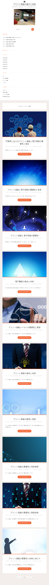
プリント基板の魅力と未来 (24, 4)
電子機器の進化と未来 (24, 281)
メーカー (4, 82)
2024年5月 (5, 64)
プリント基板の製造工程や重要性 (9, 41)
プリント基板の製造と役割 (24, 419)
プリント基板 (5, 80)
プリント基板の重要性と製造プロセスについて (12, 37)
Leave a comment (38, 146)
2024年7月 (5, 60)
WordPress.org (6, 96)
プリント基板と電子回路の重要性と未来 (24, 190)
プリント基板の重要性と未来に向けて (24, 558)
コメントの (6, 94)
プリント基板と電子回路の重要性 (24, 235)
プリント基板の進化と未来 (24, 373)
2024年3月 (5, 68)
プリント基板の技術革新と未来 (9, 39)
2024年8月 (5, 57)
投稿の (5, 92)
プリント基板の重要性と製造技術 (24, 512)
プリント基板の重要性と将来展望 (24, 467)
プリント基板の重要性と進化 (8, 46)
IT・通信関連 (5, 78)
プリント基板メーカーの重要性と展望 (24, 327)
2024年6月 (5, 62)
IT (3, 76)
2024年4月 (5, 66)
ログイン (4, 90)
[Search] (32, 29)
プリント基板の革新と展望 (8, 43)
